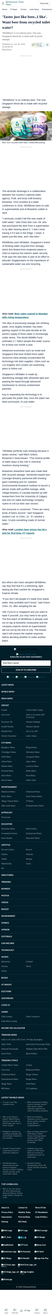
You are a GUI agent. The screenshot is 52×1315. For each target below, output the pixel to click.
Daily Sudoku (6, 1030)
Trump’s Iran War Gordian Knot (10, 1116)
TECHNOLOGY (7, 963)
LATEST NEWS (7, 698)
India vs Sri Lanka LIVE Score (13, 1053)
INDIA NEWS (7, 712)
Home (4, 9)
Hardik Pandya (7, 740)
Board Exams (31, 842)
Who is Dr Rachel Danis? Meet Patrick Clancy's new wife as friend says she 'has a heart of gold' (12, 1134)
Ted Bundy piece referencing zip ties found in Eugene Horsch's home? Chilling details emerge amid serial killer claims (13, 1181)
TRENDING (6, 895)
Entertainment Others (35, 819)
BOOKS (4, 991)
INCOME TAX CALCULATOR (13, 1041)
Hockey (4, 980)
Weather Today (24, 1225)
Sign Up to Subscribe (26, 681)
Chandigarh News (8, 765)
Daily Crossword (32, 1030)
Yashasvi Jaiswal (32, 740)
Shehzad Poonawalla (9, 1062)
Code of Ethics (41, 1230)
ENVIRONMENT (8, 929)
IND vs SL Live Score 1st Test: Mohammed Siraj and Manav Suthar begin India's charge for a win (13, 1206)
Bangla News (31, 1092)
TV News (29, 814)
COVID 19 (5, 1018)
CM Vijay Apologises (34, 1053)
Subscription (6, 1230)
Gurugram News (32, 770)
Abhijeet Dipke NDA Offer (36, 1062)
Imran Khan (6, 1067)
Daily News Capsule (11, 674)
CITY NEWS (6, 756)
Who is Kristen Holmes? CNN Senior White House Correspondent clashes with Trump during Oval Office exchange (37, 1150)
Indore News (6, 775)
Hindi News (31, 1097)
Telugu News (6, 1097)
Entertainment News (9, 1092)
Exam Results (6, 851)
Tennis (28, 980)
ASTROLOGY (6, 826)
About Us (5, 1221)
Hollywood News (33, 805)
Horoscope (5, 830)
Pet (2, 882)
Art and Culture (7, 863)
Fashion (4, 867)
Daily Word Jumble (9, 1034)
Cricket (23, 9)
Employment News (34, 847)
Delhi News (6, 770)
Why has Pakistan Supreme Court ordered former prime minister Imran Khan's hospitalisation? (37, 1134)
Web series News (8, 819)
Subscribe (44, 3)
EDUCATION (6, 837)
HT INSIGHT (6, 998)
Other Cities (31, 793)
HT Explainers (31, 1102)
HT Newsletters (41, 1225)
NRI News (5, 1102)
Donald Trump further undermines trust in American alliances (12, 1163)
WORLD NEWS (7, 705)
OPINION (5, 943)
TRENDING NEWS (9, 1048)
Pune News (30, 789)
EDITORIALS (6, 950)
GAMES (4, 1025)
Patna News (6, 789)
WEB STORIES (7, 888)
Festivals (29, 867)
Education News (33, 851)
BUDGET (5, 922)
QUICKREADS (7, 1011)
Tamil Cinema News (34, 810)
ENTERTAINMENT (9, 800)
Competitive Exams (9, 847)
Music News (6, 810)
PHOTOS (5, 909)
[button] (3, 3)
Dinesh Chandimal (8, 749)
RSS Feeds (22, 1235)
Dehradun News (32, 765)
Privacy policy (7, 1225)
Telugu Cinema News (9, 814)
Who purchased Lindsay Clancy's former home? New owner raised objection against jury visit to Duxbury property (37, 1119)
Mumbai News (7, 784)
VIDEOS (4, 916)
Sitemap (4, 1235)
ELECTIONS (6, 1005)
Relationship (6, 877)
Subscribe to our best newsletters (26, 667)
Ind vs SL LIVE (32, 744)
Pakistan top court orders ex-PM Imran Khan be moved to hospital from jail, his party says (36, 1165)
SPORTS (4, 970)
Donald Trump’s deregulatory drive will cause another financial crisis (37, 1179)
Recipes (29, 872)
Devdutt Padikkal (33, 735)
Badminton (5, 975)
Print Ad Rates (24, 1230)
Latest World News (12, 1111)
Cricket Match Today (34, 723)
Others (4, 984)
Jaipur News (31, 775)
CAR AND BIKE (7, 957)
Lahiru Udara (31, 749)
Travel (28, 877)
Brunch (29, 863)
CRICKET (5, 719)
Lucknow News (32, 779)
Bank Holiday (31, 1067)
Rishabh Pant (6, 744)
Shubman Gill (6, 735)
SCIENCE (5, 936)
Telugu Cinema (32, 1088)
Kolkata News (7, 779)
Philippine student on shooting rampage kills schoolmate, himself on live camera (12, 1148)
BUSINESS (5, 902)
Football (29, 975)
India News (34, 9)
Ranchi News (6, 793)
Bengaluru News (8, 761)
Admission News (8, 842)
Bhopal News (31, 761)
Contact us (22, 1221)
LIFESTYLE (5, 858)
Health (4, 872)
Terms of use (40, 1221)
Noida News (31, 784)
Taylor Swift (6, 1057)
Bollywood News (8, 805)
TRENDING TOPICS (9, 1074)
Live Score (5, 728)
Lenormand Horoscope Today (38, 1057)
